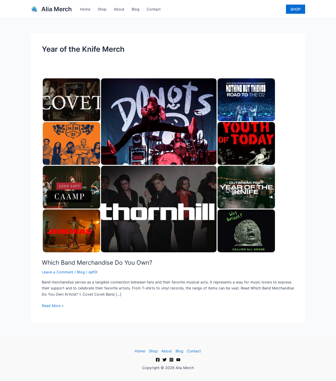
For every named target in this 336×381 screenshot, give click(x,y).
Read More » (53, 305)
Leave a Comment (57, 272)
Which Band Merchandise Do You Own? (97, 262)
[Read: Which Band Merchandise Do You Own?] (159, 165)
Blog (135, 9)
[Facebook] (158, 360)
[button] (295, 9)
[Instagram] (171, 360)
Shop (102, 9)
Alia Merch (56, 9)
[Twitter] (165, 360)
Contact (154, 9)
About (119, 9)
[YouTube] (178, 360)
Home (85, 9)
